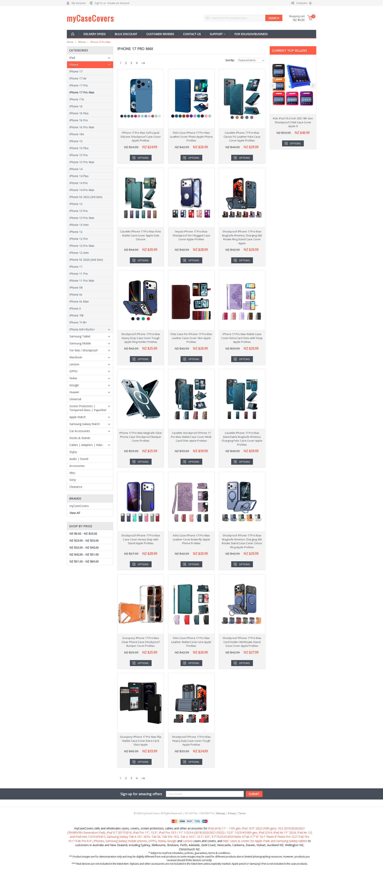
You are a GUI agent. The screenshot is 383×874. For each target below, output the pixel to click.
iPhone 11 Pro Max (81, 280)
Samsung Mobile (80, 343)
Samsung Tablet (79, 336)
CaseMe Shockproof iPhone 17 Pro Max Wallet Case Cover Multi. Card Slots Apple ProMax (191, 436)
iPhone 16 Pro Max (81, 127)
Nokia (73, 378)
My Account (78, 3)
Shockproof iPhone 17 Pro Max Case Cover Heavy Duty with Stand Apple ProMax (140, 539)
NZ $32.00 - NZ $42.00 (84, 547)
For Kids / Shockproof (83, 350)
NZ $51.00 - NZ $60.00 (84, 561)
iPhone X (75, 308)
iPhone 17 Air (78, 78)
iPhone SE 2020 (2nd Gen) (86, 260)
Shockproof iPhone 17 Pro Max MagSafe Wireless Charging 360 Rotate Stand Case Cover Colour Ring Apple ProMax (242, 541)
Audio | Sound (78, 459)
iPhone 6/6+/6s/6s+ (82, 329)
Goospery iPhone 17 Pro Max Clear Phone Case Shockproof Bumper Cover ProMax (141, 642)
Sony (72, 480)
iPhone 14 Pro (78, 183)
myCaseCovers (79, 506)
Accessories (77, 466)
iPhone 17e (76, 99)
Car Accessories (79, 431)
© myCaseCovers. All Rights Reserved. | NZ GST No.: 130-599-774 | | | (190, 813)
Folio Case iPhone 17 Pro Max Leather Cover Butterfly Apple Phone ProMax (191, 539)
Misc (72, 473)
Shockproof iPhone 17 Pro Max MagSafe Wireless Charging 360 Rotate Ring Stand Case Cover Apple (242, 237)
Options (143, 158)
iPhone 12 (75, 232)
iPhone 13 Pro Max (81, 218)
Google (74, 385)
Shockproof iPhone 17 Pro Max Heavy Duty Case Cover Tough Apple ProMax (191, 740)
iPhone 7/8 (76, 315)
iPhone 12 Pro (78, 239)
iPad (72, 58)
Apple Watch (77, 417)
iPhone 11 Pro (78, 273)
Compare (303, 3)
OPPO (73, 371)
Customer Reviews (160, 34)
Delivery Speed (94, 34)
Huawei (74, 392)
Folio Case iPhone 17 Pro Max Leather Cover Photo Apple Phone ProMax (191, 136)
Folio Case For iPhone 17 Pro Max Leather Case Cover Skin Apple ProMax (191, 338)
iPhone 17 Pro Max (101, 41)
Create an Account (118, 3)
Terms (242, 813)
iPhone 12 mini (79, 253)
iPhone (82, 41)
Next (313, 86)
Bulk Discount (126, 34)
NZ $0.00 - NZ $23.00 (83, 533)
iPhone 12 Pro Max (81, 246)
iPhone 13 (75, 204)
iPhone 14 (75, 169)
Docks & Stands (79, 438)
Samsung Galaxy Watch (84, 424)
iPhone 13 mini (79, 225)
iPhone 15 (75, 141)
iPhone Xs (75, 294)
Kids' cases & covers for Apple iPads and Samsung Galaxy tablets (265, 841)
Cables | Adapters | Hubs (86, 445)
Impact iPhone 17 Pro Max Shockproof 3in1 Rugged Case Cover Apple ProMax (191, 235)
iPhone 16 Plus (79, 113)
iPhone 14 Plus (79, 176)
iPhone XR (76, 287)
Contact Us (192, 34)
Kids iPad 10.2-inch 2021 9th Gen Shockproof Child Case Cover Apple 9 (293, 122)
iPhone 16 (75, 106)
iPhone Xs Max (79, 301)
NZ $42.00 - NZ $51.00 (84, 554)
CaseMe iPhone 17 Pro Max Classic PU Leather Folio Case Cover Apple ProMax (242, 136)
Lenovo (74, 364)
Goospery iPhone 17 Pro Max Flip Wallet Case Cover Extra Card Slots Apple (140, 740)
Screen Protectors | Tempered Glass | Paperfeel (87, 408)
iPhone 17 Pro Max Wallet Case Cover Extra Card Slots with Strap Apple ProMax (242, 338)
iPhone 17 (75, 71)
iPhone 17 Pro (78, 85)
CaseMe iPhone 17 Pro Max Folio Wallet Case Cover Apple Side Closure (140, 235)
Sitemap (220, 813)
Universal (75, 399)
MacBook (75, 357)
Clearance (75, 487)
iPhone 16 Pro (78, 120)
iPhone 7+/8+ (78, 322)
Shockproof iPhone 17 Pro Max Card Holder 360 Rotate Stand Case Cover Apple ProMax (242, 642)
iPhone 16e (76, 134)
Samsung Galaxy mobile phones (126, 841)
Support (217, 34)
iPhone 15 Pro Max (81, 162)
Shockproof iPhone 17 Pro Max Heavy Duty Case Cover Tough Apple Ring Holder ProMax (140, 338)
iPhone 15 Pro (78, 155)
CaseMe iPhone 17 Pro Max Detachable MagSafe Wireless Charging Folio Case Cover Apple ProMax (242, 438)
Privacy (232, 813)
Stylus (73, 452)
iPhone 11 (75, 266)
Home (70, 41)
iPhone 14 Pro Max (81, 190)
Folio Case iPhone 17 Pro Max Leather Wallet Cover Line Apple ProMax (191, 642)
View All (74, 513)
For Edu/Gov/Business (251, 34)
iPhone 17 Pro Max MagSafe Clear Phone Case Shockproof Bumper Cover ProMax (140, 436)
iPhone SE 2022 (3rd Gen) (85, 197)
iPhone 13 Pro (78, 211)
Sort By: (230, 60)
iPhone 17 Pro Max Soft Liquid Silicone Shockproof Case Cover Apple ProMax (140, 136)
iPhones (99, 841)
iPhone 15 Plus (79, 148)
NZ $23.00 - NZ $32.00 (84, 540)
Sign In (99, 3)
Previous (273, 86)
